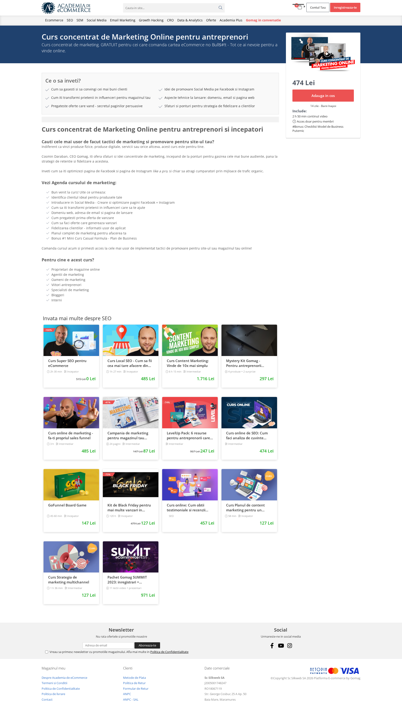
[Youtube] (281, 646)
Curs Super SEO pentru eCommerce (67, 363)
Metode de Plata (134, 678)
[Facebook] (272, 646)
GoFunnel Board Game (67, 505)
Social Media (97, 20)
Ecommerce (54, 20)
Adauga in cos (323, 95)
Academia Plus (231, 20)
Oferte (211, 20)
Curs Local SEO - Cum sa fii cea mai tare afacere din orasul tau (129, 363)
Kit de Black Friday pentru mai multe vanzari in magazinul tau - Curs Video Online (130, 508)
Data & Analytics (190, 20)
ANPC (127, 694)
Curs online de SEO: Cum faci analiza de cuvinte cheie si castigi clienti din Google (247, 435)
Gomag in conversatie (263, 20)
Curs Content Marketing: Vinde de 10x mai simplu (188, 363)
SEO (70, 20)
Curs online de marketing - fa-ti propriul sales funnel (70, 435)
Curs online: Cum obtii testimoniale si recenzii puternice (186, 508)
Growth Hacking (151, 20)
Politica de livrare (53, 694)
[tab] (160, 119)
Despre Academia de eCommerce (64, 678)
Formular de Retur (135, 688)
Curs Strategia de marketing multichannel (68, 579)
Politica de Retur (134, 683)
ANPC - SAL (130, 699)
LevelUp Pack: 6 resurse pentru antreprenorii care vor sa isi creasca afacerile (188, 435)
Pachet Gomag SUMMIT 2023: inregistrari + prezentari (127, 580)
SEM (80, 20)
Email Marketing (122, 20)
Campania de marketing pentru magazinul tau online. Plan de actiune (127, 435)
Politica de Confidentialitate (169, 652)
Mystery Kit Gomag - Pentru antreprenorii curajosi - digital (243, 363)
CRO (170, 20)
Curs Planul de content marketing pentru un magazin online (245, 508)
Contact (47, 699)
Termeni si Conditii (54, 683)
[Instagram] (289, 646)
